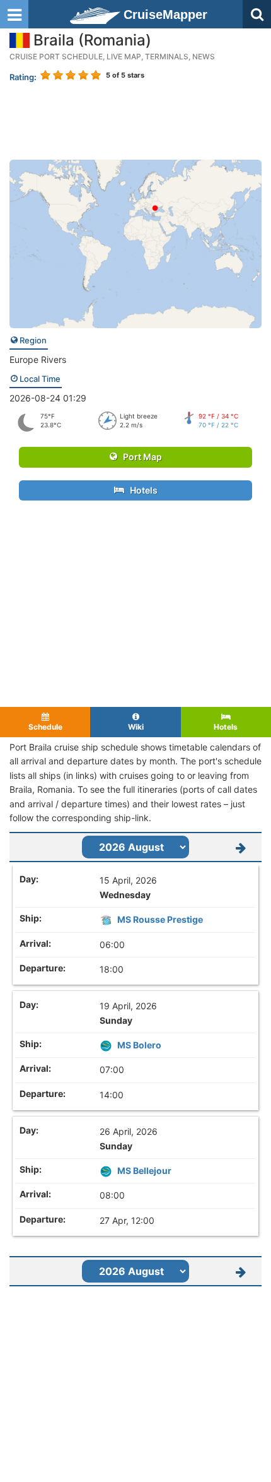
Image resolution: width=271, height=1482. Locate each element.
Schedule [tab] (45, 727)
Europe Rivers (37, 359)
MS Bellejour (144, 1170)
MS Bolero (139, 1045)
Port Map (139, 456)
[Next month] (240, 847)
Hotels (141, 490)
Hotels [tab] (226, 727)
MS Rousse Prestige (160, 919)
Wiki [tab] (136, 727)
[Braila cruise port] (135, 242)
